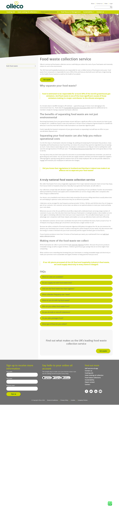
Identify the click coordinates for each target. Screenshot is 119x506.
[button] (110, 503)
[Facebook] (86, 392)
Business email (10, 385)
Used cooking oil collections (27, 12)
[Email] (100, 392)
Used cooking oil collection (94, 375)
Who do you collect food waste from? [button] (56, 306)
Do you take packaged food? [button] (52, 318)
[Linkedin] (95, 392)
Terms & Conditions (52, 400)
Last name (9, 378)
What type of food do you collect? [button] (54, 324)
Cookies (73, 400)
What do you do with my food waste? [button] (56, 300)
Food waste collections (49, 12)
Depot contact (90, 382)
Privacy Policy (64, 400)
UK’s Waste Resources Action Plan (81, 149)
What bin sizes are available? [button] (52, 277)
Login (111, 3)
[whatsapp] (110, 503)
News (106, 3)
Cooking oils (11, 12)
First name (9, 371)
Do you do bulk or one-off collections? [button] (56, 312)
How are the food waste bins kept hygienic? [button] (58, 289)
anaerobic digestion (78, 245)
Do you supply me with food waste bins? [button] (57, 283)
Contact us (99, 3)
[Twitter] (91, 392)
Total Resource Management (71, 12)
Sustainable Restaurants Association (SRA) (77, 108)
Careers (87, 384)
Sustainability (88, 12)
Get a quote (47, 80)
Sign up (13, 394)
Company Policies (83, 400)
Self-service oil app (91, 368)
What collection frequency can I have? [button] (56, 294)
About (92, 3)
